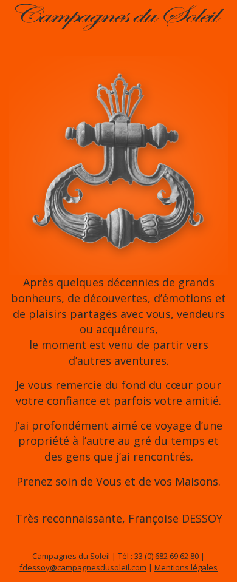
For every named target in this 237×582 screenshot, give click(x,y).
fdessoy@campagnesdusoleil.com (82, 567)
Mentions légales (186, 567)
